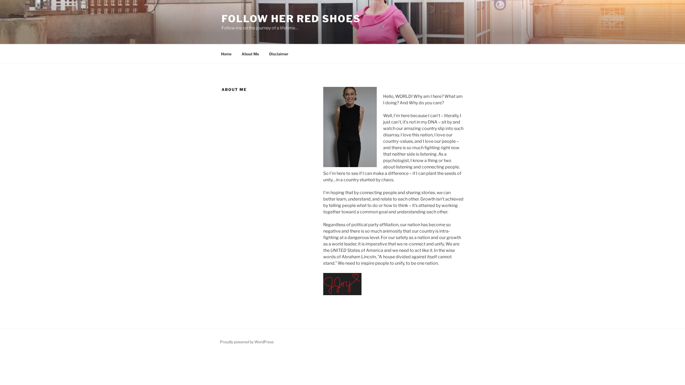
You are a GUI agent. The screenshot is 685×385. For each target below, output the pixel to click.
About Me (250, 54)
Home (226, 54)
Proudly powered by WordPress (247, 342)
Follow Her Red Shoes (291, 19)
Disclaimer (278, 54)
